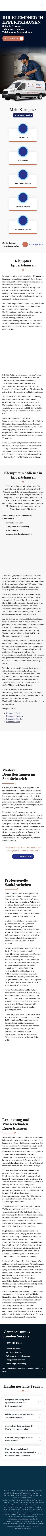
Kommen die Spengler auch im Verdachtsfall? (19, 1439)
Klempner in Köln (13, 722)
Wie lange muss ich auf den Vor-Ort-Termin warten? (19, 1416)
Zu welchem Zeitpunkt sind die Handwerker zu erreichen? (19, 1427)
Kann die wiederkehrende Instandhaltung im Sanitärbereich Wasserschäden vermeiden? (20, 1452)
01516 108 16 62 (36, 244)
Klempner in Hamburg (14, 716)
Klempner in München (14, 719)
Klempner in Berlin (13, 713)
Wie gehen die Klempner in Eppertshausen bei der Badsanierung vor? (17, 1402)
